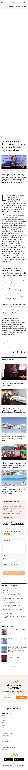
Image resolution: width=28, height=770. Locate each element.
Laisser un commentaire (14, 573)
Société (24, 6)
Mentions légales (5, 749)
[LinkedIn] (17, 709)
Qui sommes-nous (5, 735)
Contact (3, 745)
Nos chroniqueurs (5, 730)
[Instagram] (20, 709)
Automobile (3, 725)
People (2, 727)
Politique (11, 6)
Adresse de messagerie (10, 564)
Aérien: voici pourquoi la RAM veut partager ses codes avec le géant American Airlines (13, 271)
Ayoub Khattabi (7, 187)
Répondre (7, 534)
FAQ (2, 743)
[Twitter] (11, 709)
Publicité (3, 737)
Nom (4, 558)
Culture (2, 722)
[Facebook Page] (8, 709)
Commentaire (7, 540)
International (4, 720)
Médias (3, 724)
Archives (3, 738)
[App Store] (8, 759)
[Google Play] (19, 759)
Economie (18, 6)
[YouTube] (14, 709)
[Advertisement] (14, 72)
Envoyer (21, 697)
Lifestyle (3, 729)
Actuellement (4, 6)
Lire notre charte (7, 517)
